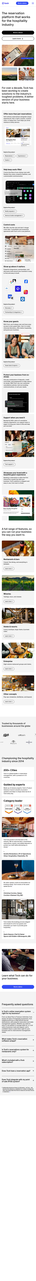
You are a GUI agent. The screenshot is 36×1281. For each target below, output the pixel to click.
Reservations (8, 156)
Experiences (21, 156)
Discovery (8, 308)
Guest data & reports (11, 365)
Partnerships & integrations (13, 312)
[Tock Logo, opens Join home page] (5, 3)
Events (7, 160)
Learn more (16, 38)
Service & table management (13, 215)
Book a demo (22, 3)
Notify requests (9, 211)
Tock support (9, 464)
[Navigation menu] (32, 3)
